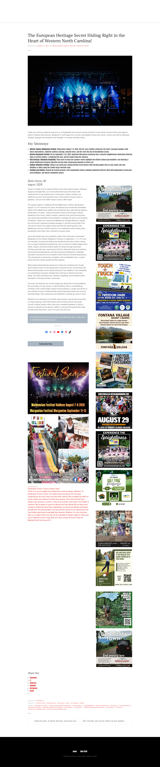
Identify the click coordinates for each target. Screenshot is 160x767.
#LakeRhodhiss (88, 705)
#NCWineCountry (34, 707)
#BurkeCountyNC (41, 705)
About (75, 751)
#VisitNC (119, 707)
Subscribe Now (45, 343)
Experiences (51, 703)
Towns (81, 703)
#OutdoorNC (68, 707)
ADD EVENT (83, 751)
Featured (61, 703)
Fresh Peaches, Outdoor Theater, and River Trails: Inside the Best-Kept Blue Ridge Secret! (57, 721)
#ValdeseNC (110, 707)
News (68, 703)
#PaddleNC (78, 707)
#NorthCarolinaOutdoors (52, 707)
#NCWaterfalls (125, 705)
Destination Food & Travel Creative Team (71, 46)
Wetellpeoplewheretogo (57, 709)
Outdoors (74, 703)
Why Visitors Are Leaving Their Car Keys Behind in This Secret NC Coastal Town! (107, 721)
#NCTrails (114, 705)
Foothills (40, 700)
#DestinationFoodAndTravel (60, 705)
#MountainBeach (102, 705)
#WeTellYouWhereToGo (37, 709)
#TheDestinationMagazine (94, 707)
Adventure (40, 703)
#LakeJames (77, 705)
